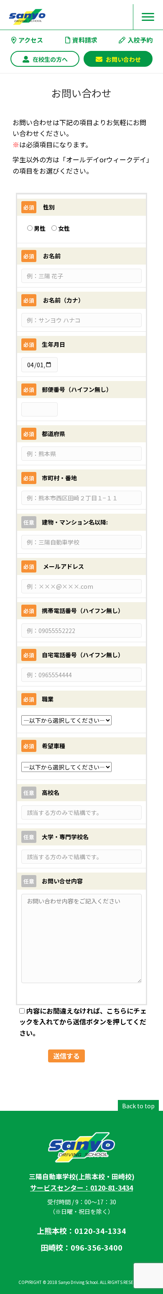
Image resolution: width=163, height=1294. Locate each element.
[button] (44, 59)
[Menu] (148, 17)
